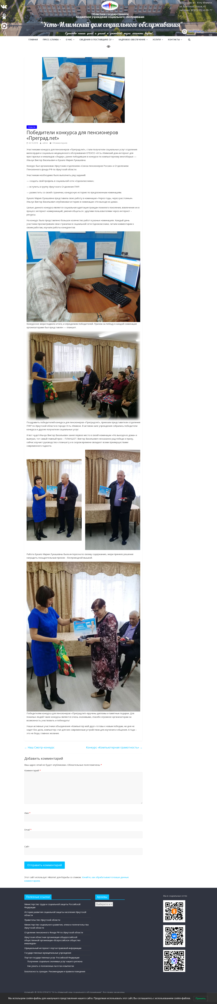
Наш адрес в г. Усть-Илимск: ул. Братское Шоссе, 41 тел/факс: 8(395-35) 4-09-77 (196, 6)
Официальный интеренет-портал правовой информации (52, 948)
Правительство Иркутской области (42, 920)
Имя (27, 812)
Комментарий (32, 770)
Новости (31, 127)
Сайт (26, 846)
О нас (69, 39)
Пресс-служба (51, 39)
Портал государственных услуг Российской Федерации (51, 957)
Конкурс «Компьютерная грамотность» (114, 747)
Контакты (174, 39)
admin (45, 143)
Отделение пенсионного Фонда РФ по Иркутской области (53, 932)
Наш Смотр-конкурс (39, 747)
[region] (108, 18)
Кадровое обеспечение (132, 39)
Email (27, 829)
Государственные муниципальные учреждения (47, 952)
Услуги (157, 39)
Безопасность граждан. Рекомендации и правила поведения (54, 971)
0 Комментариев (59, 143)
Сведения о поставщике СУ (95, 39)
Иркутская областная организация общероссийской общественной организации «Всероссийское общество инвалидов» (52, 940)
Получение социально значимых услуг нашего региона (54, 961)
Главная (33, 39)
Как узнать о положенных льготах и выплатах (50, 966)
